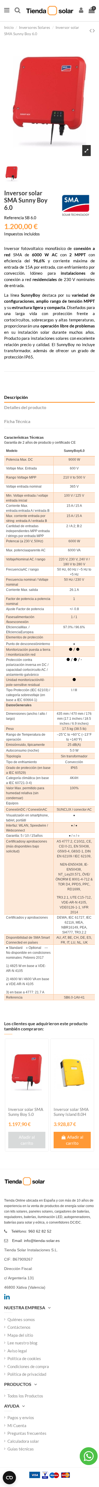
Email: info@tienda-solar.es (36, 1240)
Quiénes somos (21, 1319)
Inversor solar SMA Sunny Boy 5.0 (25, 1112)
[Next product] (94, 30)
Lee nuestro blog (22, 1342)
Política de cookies (24, 1358)
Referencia (14, 217)
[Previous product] (91, 30)
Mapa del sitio (20, 1335)
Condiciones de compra (28, 1366)
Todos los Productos (25, 1395)
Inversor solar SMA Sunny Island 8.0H (71, 1112)
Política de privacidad (26, 1374)
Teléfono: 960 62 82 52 (31, 1231)
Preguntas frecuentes (26, 1433)
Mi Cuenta (16, 1425)
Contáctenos (19, 1327)
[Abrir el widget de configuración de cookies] (9, 1477)
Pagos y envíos (20, 1417)
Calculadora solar (23, 1441)
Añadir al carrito (27, 1140)
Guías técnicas (20, 1448)
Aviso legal (17, 1350)
